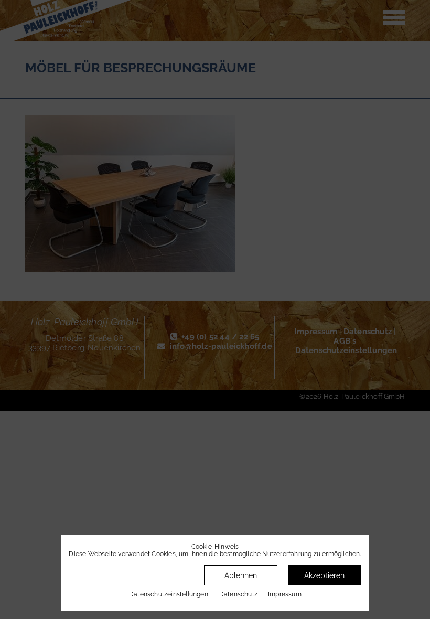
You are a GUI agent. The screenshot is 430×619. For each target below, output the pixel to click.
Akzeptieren (324, 575)
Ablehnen (240, 575)
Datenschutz (238, 594)
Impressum (285, 594)
